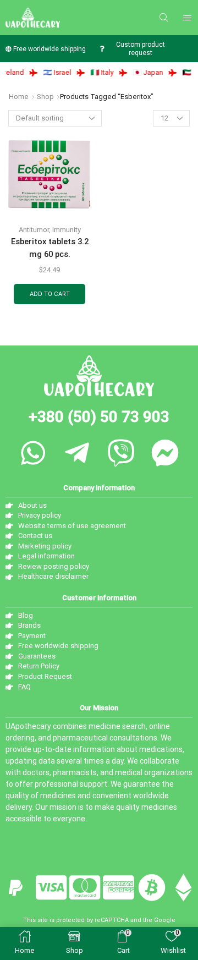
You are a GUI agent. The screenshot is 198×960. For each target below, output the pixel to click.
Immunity (66, 230)
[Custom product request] (101, 49)
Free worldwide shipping (49, 49)
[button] (163, 18)
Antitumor (34, 230)
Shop (45, 96)
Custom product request (140, 48)
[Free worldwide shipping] (9, 49)
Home (19, 96)
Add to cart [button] (50, 294)
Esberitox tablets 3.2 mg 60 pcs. (50, 248)
